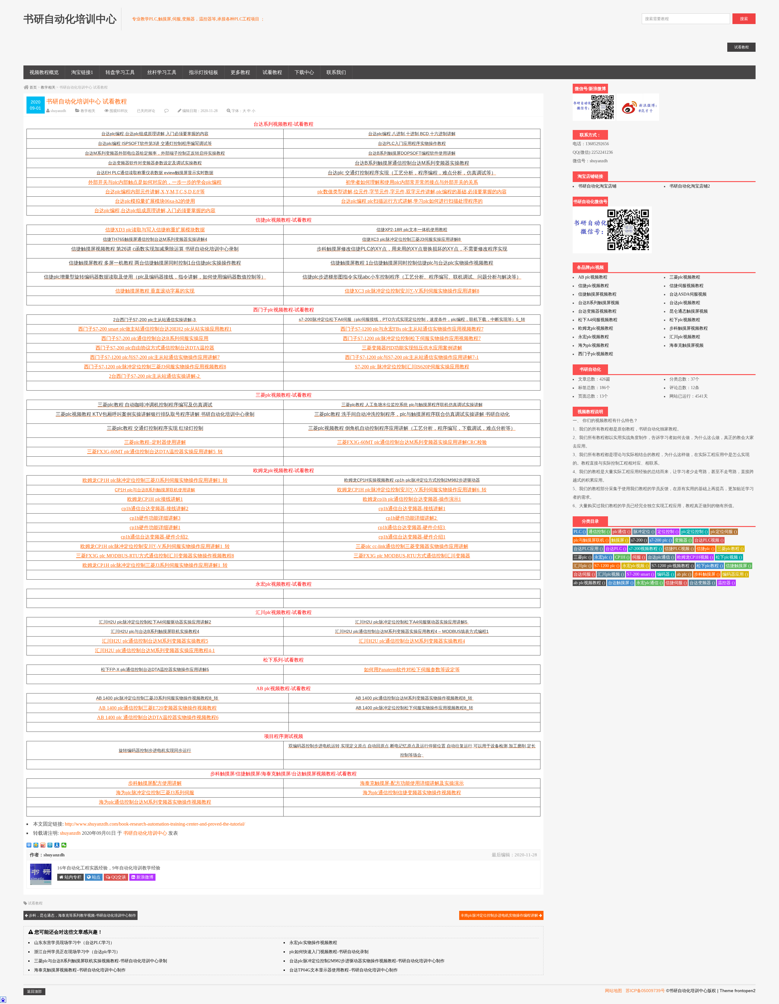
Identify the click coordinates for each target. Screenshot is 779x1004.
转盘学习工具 (120, 72)
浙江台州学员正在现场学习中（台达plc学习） (77, 952)
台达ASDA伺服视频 (688, 294)
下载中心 (304, 72)
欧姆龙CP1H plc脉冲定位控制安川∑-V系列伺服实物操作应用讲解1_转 (155, 546)
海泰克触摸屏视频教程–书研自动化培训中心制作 (80, 970)
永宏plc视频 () (635, 565)
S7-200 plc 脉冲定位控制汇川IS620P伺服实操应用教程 (412, 366)
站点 (95, 877)
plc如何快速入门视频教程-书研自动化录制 (329, 952)
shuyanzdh (58, 111)
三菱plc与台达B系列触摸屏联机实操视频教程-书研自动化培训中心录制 (100, 961)
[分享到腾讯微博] (50, 845)
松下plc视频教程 (684, 320)
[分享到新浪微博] (43, 845)
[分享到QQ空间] (36, 845)
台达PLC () (616, 548)
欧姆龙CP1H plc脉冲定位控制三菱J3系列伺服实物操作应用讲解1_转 (155, 480)
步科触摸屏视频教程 (688, 328)
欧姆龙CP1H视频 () (695, 557)
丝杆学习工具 (161, 72)
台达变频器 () (702, 583)
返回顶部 (34, 991)
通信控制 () (599, 531)
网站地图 (613, 990)
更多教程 (240, 72)
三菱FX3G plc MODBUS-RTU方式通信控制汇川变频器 (412, 555)
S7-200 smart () (640, 574)
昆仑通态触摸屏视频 (688, 311)
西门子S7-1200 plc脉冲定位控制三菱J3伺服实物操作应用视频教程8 (155, 366)
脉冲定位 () (644, 531)
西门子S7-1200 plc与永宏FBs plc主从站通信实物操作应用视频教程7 (412, 329)
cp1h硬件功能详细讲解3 (155, 518)
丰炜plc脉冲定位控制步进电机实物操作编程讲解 (500, 915)
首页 (33, 87)
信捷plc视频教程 (593, 285)
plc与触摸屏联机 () (591, 540)
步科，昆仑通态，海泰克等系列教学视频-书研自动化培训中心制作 (82, 915)
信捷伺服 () (676, 583)
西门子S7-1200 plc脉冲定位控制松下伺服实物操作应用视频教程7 (412, 338)
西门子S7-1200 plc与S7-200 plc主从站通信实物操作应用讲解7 (155, 357)
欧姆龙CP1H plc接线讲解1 (155, 499)
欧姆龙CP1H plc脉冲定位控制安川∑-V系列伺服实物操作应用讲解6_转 (412, 489)
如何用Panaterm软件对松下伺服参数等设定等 (412, 669)
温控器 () (726, 583)
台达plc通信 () (661, 557)
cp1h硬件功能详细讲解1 (155, 527)
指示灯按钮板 (203, 72)
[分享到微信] (64, 845)
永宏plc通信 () (649, 583)
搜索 (744, 18)
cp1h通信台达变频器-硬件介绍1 (412, 536)
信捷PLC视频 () (679, 548)
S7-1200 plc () (607, 565)
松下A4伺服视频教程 (597, 320)
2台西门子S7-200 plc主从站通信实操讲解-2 (155, 376)
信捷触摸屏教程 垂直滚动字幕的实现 (154, 290)
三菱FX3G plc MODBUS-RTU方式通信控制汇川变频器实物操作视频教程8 (155, 555)
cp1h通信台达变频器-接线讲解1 (412, 508)
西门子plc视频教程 (595, 354)
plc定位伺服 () (724, 531)
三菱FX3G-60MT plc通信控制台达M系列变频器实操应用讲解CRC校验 (412, 442)
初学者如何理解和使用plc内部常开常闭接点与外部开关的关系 (412, 182)
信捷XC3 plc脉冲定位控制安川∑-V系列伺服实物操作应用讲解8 (412, 290)
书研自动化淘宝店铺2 (689, 186)
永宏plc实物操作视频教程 (313, 942)
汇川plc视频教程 (684, 337)
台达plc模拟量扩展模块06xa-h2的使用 (155, 201)
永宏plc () (603, 557)
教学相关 (48, 87)
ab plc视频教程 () (589, 583)
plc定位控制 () (694, 531)
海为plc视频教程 (593, 345)
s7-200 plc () (661, 540)
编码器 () (665, 574)
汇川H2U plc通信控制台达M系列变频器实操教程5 (155, 641)
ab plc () (684, 574)
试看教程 (272, 72)
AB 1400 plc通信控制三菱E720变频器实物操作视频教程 (158, 708)
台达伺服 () (584, 574)
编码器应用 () (735, 574)
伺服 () (638, 557)
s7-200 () (639, 540)
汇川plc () (583, 565)
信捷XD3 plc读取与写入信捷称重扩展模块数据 (155, 229)
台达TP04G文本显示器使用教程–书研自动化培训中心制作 (343, 970)
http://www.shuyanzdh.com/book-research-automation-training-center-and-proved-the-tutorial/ (155, 824)
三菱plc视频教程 (684, 277)
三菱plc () (583, 557)
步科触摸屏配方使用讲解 (155, 783)
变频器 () (683, 540)
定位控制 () (668, 531)
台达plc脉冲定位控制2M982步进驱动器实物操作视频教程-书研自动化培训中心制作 (367, 961)
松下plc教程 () (710, 565)
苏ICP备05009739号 (645, 990)
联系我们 (336, 72)
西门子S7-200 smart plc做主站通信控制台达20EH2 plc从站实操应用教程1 (155, 329)
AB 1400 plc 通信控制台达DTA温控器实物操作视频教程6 (157, 717)
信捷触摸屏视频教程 (597, 294)
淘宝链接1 (82, 72)
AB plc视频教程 (592, 277)
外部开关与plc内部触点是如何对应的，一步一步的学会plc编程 (155, 182)
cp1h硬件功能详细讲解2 (412, 518)
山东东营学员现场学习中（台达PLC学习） (74, 942)
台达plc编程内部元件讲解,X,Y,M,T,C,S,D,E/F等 (155, 191)
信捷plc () (705, 548)
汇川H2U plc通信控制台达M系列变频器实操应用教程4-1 (155, 650)
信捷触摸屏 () (738, 565)
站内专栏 (72, 877)
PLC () (580, 531)
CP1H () (622, 557)
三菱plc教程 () (730, 548)
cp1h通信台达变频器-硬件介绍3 (412, 527)
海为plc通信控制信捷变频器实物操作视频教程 (412, 792)
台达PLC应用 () (588, 548)
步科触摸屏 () (707, 574)
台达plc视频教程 (684, 302)
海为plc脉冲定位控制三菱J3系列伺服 (155, 792)
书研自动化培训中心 (145, 833)
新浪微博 (144, 877)
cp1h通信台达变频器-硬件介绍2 (155, 536)
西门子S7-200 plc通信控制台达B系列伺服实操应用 (154, 338)
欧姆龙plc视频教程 (595, 328)
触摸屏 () (619, 540)
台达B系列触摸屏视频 (598, 302)
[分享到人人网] (57, 845)
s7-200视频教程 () (645, 548)
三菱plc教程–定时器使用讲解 (155, 442)
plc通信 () (622, 531)
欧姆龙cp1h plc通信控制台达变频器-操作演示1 (412, 499)
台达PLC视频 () (709, 540)
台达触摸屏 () (621, 583)
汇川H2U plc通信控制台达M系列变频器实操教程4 (412, 641)
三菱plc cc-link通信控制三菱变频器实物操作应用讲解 (412, 546)
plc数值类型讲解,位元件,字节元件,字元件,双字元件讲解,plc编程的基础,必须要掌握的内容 (412, 191)
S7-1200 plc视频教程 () (672, 565)
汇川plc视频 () (611, 574)
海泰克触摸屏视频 (686, 345)
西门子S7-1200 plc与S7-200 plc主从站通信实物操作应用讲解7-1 (412, 357)
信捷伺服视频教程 (686, 285)
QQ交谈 (118, 877)
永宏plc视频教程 (593, 337)
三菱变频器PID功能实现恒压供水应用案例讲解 (412, 347)
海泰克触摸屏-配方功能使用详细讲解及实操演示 (412, 783)
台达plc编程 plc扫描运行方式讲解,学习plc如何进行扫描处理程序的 (412, 201)
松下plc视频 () (729, 557)
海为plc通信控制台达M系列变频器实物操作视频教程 (155, 802)
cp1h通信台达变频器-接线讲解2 (154, 508)
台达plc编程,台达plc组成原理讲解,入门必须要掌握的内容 (154, 210)
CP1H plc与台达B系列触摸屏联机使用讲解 (155, 489)
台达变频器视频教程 (597, 311)
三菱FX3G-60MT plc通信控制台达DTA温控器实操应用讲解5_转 (155, 451)
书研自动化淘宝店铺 (597, 186)
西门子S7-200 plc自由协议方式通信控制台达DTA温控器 (155, 347)
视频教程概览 (44, 72)
